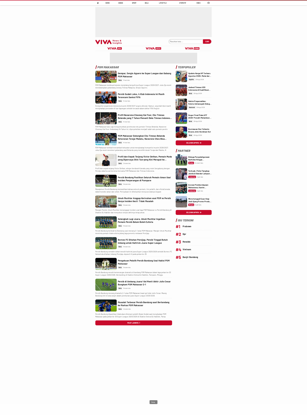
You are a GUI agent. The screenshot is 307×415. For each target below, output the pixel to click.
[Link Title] (106, 77)
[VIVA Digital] (114, 48)
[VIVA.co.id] (109, 41)
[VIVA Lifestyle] (153, 48)
